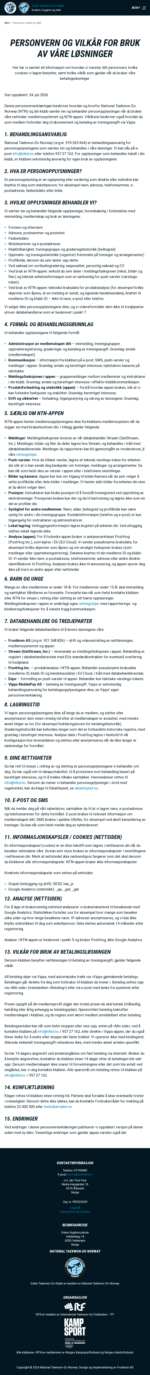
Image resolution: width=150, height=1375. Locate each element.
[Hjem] (10, 8)
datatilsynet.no (86, 788)
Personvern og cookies (75, 1211)
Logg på (75, 1207)
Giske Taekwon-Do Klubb (48, 5)
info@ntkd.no (23, 154)
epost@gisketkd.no (80, 1174)
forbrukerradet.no (58, 1106)
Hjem (6, 22)
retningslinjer (26, 454)
